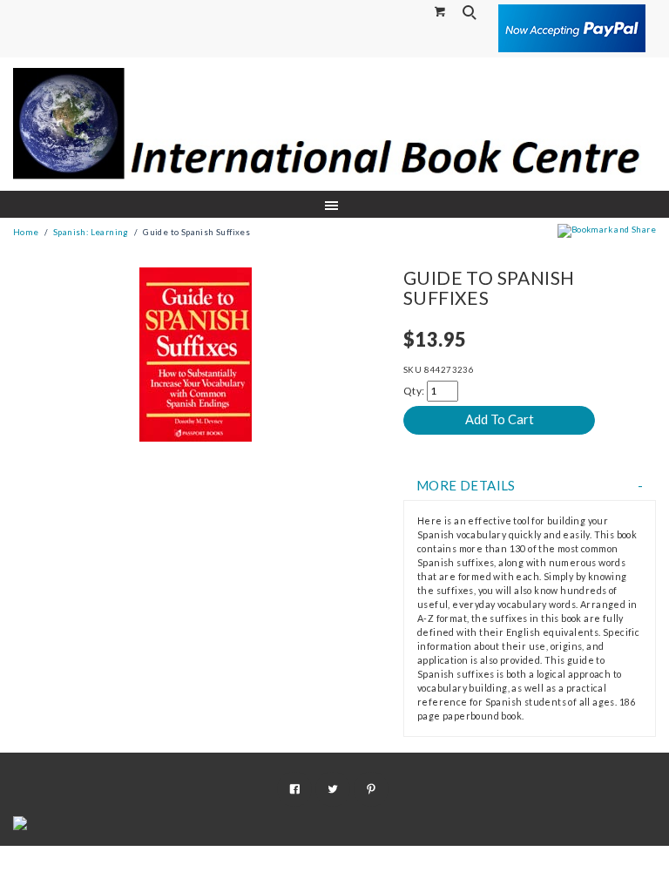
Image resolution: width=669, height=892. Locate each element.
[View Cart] (441, 10)
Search (471, 12)
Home (26, 232)
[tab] (529, 485)
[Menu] (335, 204)
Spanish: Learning (91, 232)
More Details (466, 485)
